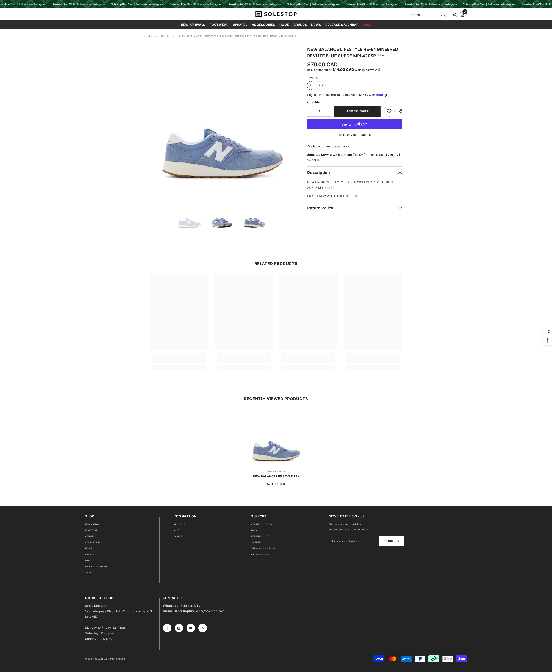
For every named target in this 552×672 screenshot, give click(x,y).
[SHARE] (398, 111)
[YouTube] (191, 628)
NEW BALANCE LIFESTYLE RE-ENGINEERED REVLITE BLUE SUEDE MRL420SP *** (276, 476)
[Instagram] (179, 628)
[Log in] (454, 14)
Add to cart (357, 111)
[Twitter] (202, 628)
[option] (222, 118)
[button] (354, 70)
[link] (179, 360)
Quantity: (314, 102)
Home (152, 36)
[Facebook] (167, 628)
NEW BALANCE (276, 471)
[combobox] (424, 14)
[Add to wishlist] (389, 111)
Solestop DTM (190, 605)
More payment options (355, 134)
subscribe (392, 541)
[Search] (428, 14)
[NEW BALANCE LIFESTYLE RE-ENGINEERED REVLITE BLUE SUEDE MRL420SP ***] (276, 437)
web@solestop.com (210, 611)
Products (167, 36)
